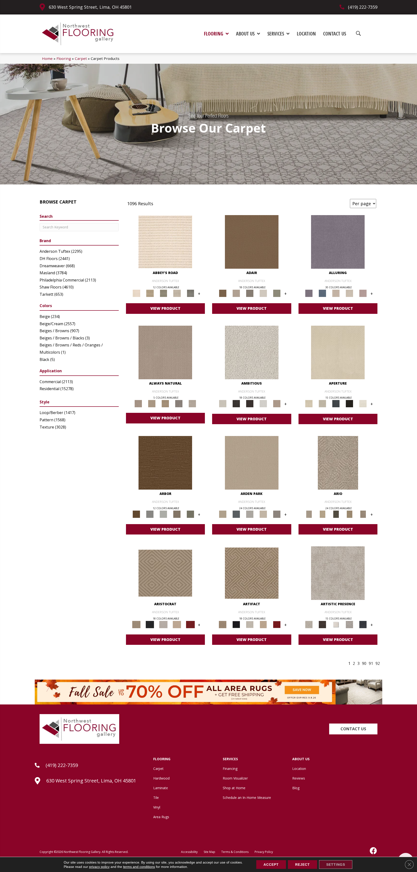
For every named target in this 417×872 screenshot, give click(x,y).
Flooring (63, 58)
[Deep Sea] (363, 624)
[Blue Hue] (236, 514)
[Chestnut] (165, 462)
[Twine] (192, 403)
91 (371, 663)
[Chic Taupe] (177, 293)
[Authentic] (251, 462)
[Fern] (190, 514)
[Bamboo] (150, 293)
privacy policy (99, 867)
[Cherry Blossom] (190, 624)
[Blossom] (363, 293)
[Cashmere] (177, 624)
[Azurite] (322, 293)
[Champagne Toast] (236, 293)
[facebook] (373, 851)
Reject (302, 864)
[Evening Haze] (277, 514)
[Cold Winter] (349, 624)
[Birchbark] (349, 293)
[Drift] (263, 514)
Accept (271, 864)
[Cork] (152, 403)
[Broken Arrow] (363, 514)
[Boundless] (163, 293)
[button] (353, 729)
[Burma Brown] (322, 624)
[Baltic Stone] (338, 573)
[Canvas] (251, 352)
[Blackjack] (150, 624)
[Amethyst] (338, 241)
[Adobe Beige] (338, 462)
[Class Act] (250, 293)
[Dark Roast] (250, 403)
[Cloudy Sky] (150, 514)
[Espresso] (349, 403)
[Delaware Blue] (190, 293)
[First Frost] (263, 403)
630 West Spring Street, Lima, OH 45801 (90, 7)
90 (364, 663)
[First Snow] (363, 403)
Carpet (81, 58)
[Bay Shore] (349, 514)
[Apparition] (336, 514)
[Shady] (179, 403)
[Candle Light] (336, 624)
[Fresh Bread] (277, 403)
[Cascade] (163, 624)
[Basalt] (336, 293)
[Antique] (322, 514)
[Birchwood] (165, 573)
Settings (335, 864)
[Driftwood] (177, 514)
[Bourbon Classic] (251, 241)
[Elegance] (263, 293)
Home (47, 58)
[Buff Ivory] (338, 352)
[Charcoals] (236, 403)
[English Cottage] (277, 293)
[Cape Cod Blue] (336, 403)
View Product (165, 308)
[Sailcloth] (165, 403)
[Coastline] (163, 514)
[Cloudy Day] (250, 514)
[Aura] (165, 241)
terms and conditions (139, 867)
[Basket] (165, 352)
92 (377, 663)
